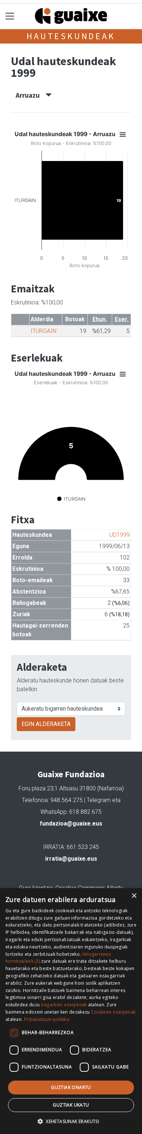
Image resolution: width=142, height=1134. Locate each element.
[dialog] (71, 1011)
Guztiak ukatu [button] (71, 1105)
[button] (71, 1121)
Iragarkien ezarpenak (64, 1005)
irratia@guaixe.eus (71, 858)
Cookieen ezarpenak (113, 1012)
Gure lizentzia (36, 887)
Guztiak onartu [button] (71, 1087)
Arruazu (31, 95)
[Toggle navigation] (10, 16)
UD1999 (119, 534)
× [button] (134, 896)
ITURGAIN (43, 331)
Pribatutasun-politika (46, 1019)
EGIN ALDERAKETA (46, 724)
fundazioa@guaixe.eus (71, 823)
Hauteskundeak (71, 36)
